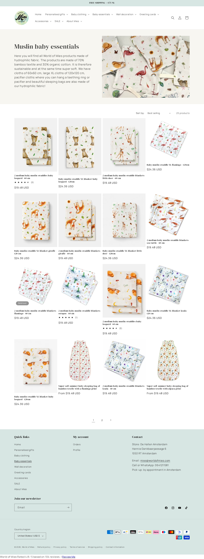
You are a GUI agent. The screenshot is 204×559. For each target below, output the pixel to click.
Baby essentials (23, 461)
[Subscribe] (68, 507)
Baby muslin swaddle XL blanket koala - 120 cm (167, 312)
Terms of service (77, 547)
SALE (17, 483)
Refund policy (43, 547)
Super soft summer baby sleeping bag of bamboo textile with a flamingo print (79, 387)
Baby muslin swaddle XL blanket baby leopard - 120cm (78, 180)
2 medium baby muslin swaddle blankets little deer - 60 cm (123, 177)
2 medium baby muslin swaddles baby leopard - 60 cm (33, 177)
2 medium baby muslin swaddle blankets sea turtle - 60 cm (168, 241)
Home (17, 444)
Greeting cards (22, 472)
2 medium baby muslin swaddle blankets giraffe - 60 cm (79, 252)
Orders (77, 444)
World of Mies (28, 547)
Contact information (115, 547)
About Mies (20, 489)
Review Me (68, 557)
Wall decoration (23, 466)
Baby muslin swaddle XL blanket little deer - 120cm (122, 252)
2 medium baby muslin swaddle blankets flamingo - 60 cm (35, 312)
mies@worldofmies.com (155, 460)
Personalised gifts (24, 449)
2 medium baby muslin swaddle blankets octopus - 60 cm (79, 312)
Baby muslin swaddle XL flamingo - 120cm (168, 165)
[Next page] (110, 420)
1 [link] (93, 420)
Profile (76, 449)
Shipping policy (95, 547)
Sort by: (140, 113)
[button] (56, 14)
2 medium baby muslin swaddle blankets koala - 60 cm (123, 387)
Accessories (21, 477)
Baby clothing (21, 455)
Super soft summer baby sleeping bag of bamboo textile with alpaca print (167, 387)
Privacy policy (60, 547)
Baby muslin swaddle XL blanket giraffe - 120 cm (35, 252)
